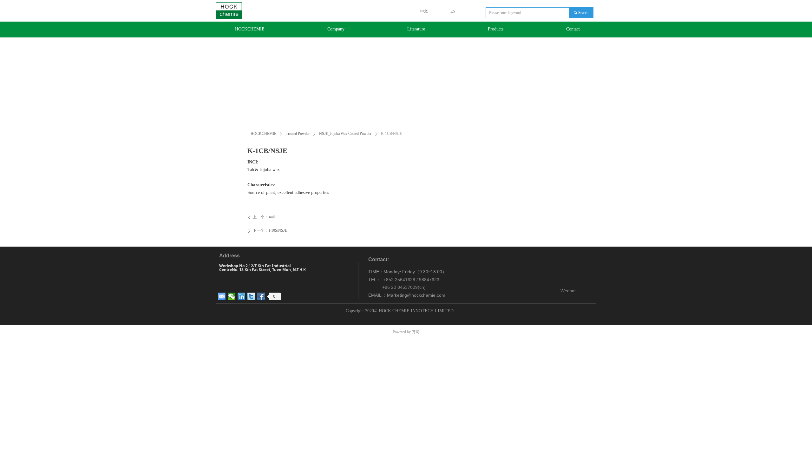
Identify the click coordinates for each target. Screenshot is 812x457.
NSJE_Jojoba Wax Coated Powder (345, 133)
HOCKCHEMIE (263, 133)
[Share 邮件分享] (222, 296)
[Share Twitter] (251, 296)
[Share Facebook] (261, 296)
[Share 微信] (232, 296)
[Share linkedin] (242, 296)
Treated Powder (298, 133)
